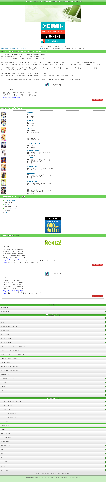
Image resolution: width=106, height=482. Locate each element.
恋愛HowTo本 (4, 429)
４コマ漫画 (3, 382)
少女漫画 (3, 318)
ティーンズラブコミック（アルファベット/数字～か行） (13, 346)
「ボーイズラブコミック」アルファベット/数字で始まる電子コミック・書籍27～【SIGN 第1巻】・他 (53, 1)
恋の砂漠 (6, 204)
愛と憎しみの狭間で (9, 200)
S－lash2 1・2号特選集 (33, 150)
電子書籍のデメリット (6, 311)
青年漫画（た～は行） (6, 338)
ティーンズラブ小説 (5, 409)
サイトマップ (43, 473)
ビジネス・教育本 (5, 441)
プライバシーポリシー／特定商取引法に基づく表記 (58, 473)
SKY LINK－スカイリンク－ (34, 143)
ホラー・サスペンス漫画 (6, 395)
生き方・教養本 (4, 462)
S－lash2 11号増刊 (32, 181)
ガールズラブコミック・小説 (7, 378)
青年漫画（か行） (5, 330)
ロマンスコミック (5, 374)
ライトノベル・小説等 (6, 437)
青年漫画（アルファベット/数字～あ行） (10, 326)
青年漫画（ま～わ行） (6, 342)
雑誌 (2, 453)
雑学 (2, 449)
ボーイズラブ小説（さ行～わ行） (8, 405)
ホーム (37, 473)
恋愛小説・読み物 (5, 425)
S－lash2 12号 (31, 188)
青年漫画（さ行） (5, 334)
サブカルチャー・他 (5, 445)
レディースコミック (5, 362)
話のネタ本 (3, 466)
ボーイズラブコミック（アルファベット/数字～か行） (13, 354)
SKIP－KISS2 (30, 136)
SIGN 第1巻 (30, 112)
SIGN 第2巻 (30, 120)
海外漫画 (3, 391)
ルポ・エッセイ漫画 (5, 433)
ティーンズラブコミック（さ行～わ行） (10, 350)
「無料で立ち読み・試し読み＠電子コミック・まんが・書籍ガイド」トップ (15, 48)
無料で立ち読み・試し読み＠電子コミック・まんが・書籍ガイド (53, 477)
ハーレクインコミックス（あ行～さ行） (10, 366)
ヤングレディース (5, 421)
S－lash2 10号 (31, 158)
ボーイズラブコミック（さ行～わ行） (9, 358)
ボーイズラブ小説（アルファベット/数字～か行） (12, 401)
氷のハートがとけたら (10, 208)
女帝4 (5, 212)
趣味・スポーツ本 (5, 458)
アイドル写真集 (4, 470)
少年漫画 (3, 322)
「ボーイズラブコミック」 (38, 48)
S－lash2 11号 (31, 173)
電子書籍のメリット (5, 307)
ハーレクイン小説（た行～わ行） (8, 417)
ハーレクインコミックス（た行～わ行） (10, 370)
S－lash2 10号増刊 (32, 166)
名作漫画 (3, 386)
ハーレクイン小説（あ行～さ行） (8, 413)
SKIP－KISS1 (30, 128)
